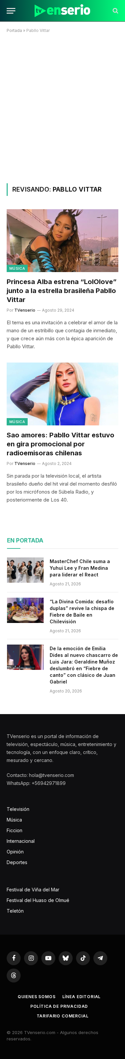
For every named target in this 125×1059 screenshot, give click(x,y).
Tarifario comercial (63, 1015)
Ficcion (14, 830)
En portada (25, 540)
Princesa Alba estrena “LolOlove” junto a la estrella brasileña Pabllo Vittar (62, 291)
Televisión (18, 809)
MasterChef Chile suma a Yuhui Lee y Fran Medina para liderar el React (80, 567)
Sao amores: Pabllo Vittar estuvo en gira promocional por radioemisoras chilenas (60, 444)
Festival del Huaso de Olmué (38, 900)
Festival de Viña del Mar (33, 889)
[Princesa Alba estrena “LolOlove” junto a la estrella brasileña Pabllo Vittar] (62, 240)
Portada (14, 30)
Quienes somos (37, 996)
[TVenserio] (62, 11)
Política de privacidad (59, 1006)
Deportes (17, 862)
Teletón (15, 911)
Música (17, 268)
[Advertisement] (62, 107)
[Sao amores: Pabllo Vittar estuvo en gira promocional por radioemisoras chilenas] (62, 394)
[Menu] (11, 10)
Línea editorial (81, 996)
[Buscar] (114, 10)
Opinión (15, 851)
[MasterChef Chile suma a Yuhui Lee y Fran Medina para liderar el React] (25, 570)
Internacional (21, 841)
